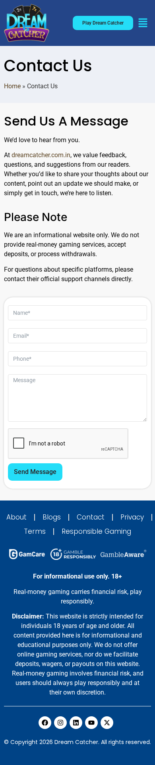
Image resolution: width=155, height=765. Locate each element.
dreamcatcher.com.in (41, 155)
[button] (143, 23)
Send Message (35, 472)
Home (12, 86)
